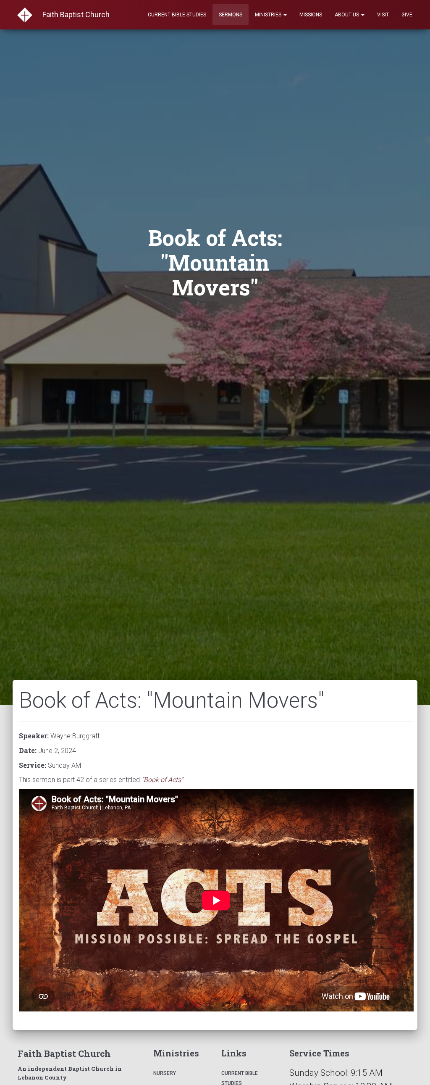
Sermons (230, 15)
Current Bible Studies (177, 15)
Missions (310, 15)
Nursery (164, 1073)
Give (406, 15)
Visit (383, 15)
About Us (347, 15)
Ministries (269, 15)
